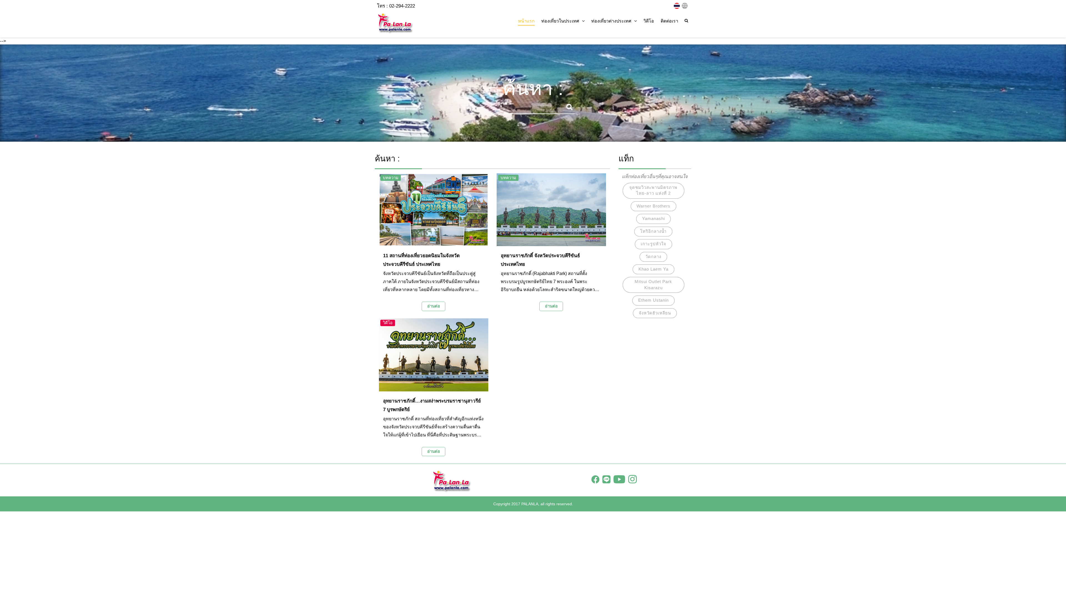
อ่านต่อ (433, 306)
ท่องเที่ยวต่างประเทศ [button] (611, 21)
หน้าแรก (526, 21)
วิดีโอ (648, 21)
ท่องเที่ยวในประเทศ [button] (560, 21)
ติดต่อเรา (669, 21)
